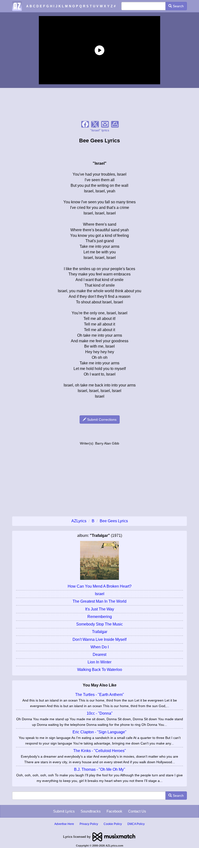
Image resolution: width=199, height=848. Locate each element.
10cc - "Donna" (100, 713)
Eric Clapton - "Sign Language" (99, 732)
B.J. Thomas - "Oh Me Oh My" (99, 769)
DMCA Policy (136, 824)
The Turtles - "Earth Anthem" (99, 695)
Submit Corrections (101, 419)
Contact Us (137, 811)
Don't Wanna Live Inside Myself (99, 639)
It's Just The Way (99, 609)
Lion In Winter (99, 662)
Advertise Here (64, 824)
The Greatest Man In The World (99, 601)
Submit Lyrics (64, 811)
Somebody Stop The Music (99, 624)
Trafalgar (99, 632)
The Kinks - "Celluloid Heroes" (99, 751)
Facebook (114, 811)
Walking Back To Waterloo (99, 670)
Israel (99, 594)
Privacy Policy (89, 824)
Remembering (99, 617)
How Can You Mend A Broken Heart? (100, 586)
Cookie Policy (113, 824)
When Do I (100, 647)
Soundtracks (91, 811)
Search (178, 6)
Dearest (99, 654)
